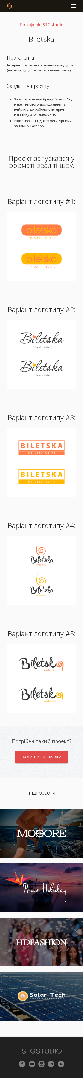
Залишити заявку (41, 757)
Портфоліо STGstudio (41, 24)
